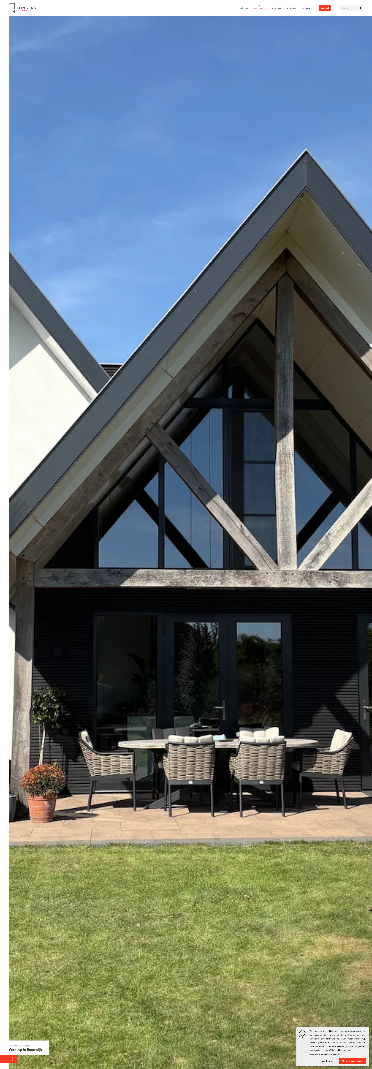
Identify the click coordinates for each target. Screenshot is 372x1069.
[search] (360, 8)
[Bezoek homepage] (22, 8)
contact (325, 8)
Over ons (292, 8)
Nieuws (306, 8)
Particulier (260, 8)
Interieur (276, 8)
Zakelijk (244, 8)
